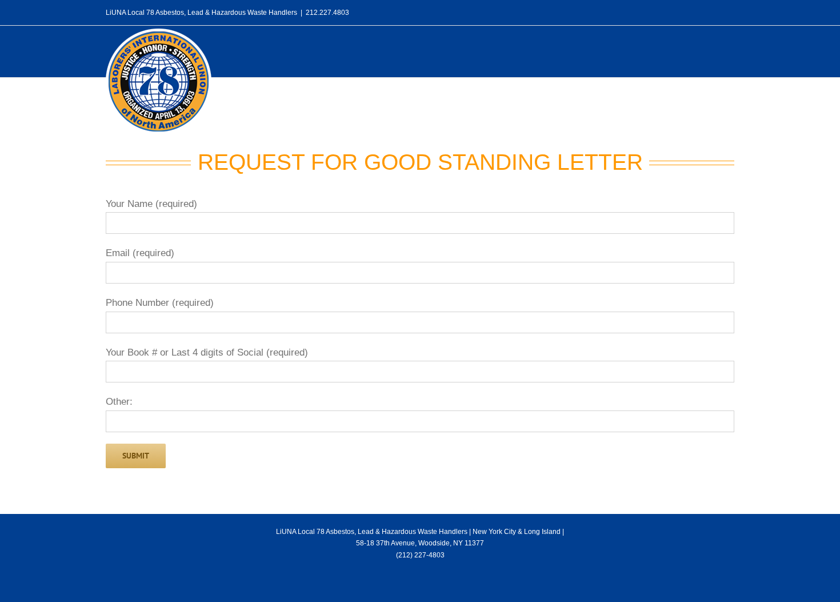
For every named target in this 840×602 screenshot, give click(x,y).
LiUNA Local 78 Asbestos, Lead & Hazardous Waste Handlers (371, 532)
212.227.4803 (327, 13)
